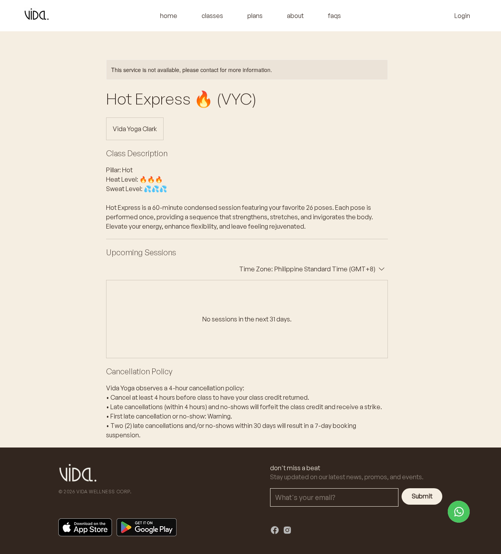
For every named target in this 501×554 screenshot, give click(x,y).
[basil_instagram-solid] (287, 530)
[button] (212, 15)
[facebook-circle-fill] (274, 530)
